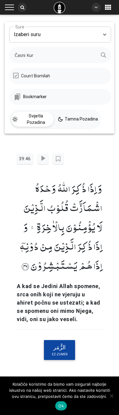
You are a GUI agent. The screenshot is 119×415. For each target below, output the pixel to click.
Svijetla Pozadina (36, 119)
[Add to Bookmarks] (58, 159)
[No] (111, 396)
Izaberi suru (27, 32)
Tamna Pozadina (81, 119)
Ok (61, 405)
